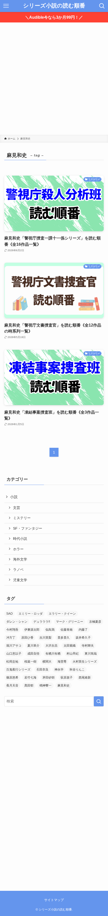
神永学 (59, 669)
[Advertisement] (54, 78)
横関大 (46, 661)
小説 (14, 497)
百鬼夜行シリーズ (18, 669)
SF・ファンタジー (27, 528)
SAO (9, 613)
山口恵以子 (13, 653)
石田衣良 (42, 669)
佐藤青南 (67, 629)
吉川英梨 (45, 637)
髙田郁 (28, 685)
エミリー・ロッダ (31, 613)
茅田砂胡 (48, 677)
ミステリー (22, 518)
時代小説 (20, 539)
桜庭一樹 (30, 661)
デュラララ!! (41, 621)
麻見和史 (64, 685)
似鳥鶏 (50, 629)
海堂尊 (62, 661)
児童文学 (20, 580)
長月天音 (12, 685)
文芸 (16, 508)
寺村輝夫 (88, 645)
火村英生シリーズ (85, 661)
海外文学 (20, 559)
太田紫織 (70, 645)
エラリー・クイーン (62, 613)
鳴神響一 (45, 685)
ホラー (18, 549)
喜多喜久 (64, 637)
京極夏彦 (95, 621)
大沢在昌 (51, 645)
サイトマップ (54, 900)
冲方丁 (10, 637)
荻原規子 (67, 677)
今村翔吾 (12, 629)
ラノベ (18, 570)
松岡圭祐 (12, 661)
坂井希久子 (83, 637)
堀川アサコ (13, 645)
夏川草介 (33, 645)
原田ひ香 (27, 637)
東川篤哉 (91, 653)
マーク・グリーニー (69, 621)
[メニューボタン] (6, 6)
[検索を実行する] (99, 701)
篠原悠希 (12, 677)
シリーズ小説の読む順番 (54, 6)
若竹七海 (30, 677)
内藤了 (83, 629)
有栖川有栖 (53, 653)
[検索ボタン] (102, 6)
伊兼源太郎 (31, 629)
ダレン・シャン (16, 621)
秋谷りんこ (77, 669)
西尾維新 (85, 677)
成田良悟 (33, 653)
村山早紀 (73, 653)
